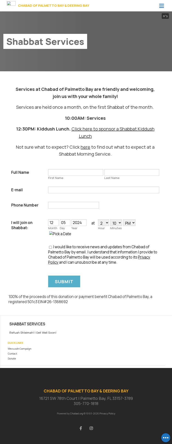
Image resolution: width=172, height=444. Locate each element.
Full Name (20, 172)
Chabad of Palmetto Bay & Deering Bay (53, 5)
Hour (101, 228)
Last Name (111, 178)
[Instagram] (91, 428)
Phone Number (25, 205)
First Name (55, 178)
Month (52, 228)
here (85, 147)
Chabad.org (76, 413)
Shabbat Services (27, 323)
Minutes (116, 228)
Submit (64, 281)
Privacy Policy (107, 413)
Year (74, 228)
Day (62, 228)
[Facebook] (81, 428)
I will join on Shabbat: (21, 225)
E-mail (17, 189)
